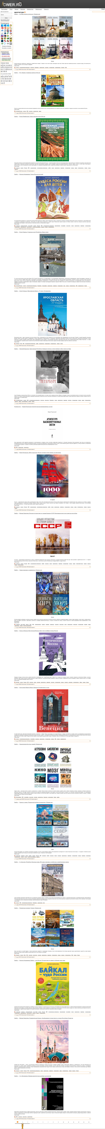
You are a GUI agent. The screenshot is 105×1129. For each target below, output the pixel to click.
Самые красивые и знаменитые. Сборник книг (30, 570)
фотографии (18, 797)
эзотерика (70, 682)
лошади (85, 624)
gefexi (17, 113)
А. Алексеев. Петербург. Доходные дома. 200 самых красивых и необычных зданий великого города (44, 862)
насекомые (17, 625)
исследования (25, 401)
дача (64, 285)
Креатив (22, 9)
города (17, 67)
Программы (4, 9)
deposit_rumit (18, 799)
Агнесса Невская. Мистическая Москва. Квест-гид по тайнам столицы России (38, 630)
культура (32, 67)
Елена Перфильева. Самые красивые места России (32, 116)
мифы (58, 797)
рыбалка (83, 855)
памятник (82, 225)
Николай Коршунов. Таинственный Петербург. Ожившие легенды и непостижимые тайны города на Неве (45, 348)
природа (18, 225)
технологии (26, 447)
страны (67, 285)
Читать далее (16, 65)
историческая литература (25, 67)
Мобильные (39, 9)
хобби (37, 343)
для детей (30, 225)
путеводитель (57, 67)
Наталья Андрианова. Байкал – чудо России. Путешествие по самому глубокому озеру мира (42, 960)
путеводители (20, 564)
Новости (46, 9)
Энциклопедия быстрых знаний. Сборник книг (30, 744)
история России (19, 111)
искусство (68, 225)
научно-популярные (27, 625)
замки (40, 111)
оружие (43, 624)
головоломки (87, 225)
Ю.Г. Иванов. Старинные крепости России (29, 72)
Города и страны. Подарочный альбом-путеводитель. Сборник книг (36, 802)
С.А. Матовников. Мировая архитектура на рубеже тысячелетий (35, 1076)
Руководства (17, 406)
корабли (47, 624)
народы (62, 955)
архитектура (42, 67)
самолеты (52, 624)
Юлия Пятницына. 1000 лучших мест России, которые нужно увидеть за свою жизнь (40, 452)
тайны (20, 401)
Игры (11, 9)
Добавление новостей (6, 59)
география (63, 225)
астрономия (50, 797)
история (38, 682)
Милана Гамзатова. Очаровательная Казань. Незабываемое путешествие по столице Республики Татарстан (46, 1018)
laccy (17, 69)
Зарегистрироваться (5, 20)
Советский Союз (79, 563)
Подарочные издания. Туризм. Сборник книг (30, 908)
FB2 (66, 67)
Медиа (16, 9)
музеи (72, 225)
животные (18, 855)
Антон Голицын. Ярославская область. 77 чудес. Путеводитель (35, 291)
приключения (57, 225)
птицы (26, 855)
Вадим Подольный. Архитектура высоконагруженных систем (37, 406)
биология (75, 624)
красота (16, 169)
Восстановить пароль (5, 19)
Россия (38, 225)
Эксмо (85, 285)
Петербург (37, 67)
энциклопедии (38, 624)
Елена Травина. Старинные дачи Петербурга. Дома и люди (33, 232)
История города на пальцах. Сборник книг (29, 14)
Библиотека (30, 9)
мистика (17, 682)
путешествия (51, 67)
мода (65, 624)
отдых (61, 343)
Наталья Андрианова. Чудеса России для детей (31, 174)
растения (44, 855)
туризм (58, 343)
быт (44, 902)
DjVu (21, 343)
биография (44, 285)
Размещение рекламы (6, 58)
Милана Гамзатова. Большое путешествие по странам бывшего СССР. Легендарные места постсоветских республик (48, 513)
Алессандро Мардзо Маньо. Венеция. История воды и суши (34, 687)
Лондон (62, 67)
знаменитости (81, 285)
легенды (46, 67)
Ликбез (16, 14)
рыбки (30, 855)
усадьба (66, 682)
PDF (27, 111)
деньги (27, 624)
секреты (16, 401)
